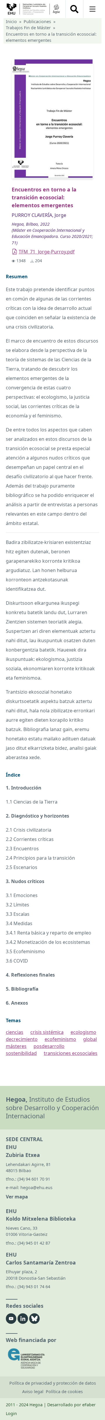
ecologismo (83, 1032)
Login (11, 1413)
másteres (16, 1046)
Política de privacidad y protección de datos (52, 1383)
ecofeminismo (60, 1039)
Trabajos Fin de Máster (28, 27)
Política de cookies (64, 1391)
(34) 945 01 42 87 (34, 1243)
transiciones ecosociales (70, 1053)
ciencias (14, 1032)
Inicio (11, 21)
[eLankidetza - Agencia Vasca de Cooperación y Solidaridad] (52, 1358)
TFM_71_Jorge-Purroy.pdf (47, 251)
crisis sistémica (47, 1032)
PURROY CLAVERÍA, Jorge (39, 215)
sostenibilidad (21, 1053)
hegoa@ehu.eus (36, 1187)
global (90, 1039)
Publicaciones (37, 21)
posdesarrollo (49, 1046)
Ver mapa (17, 1196)
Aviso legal (32, 1391)
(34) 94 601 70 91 (34, 1179)
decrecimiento (22, 1039)
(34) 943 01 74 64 (34, 1286)
